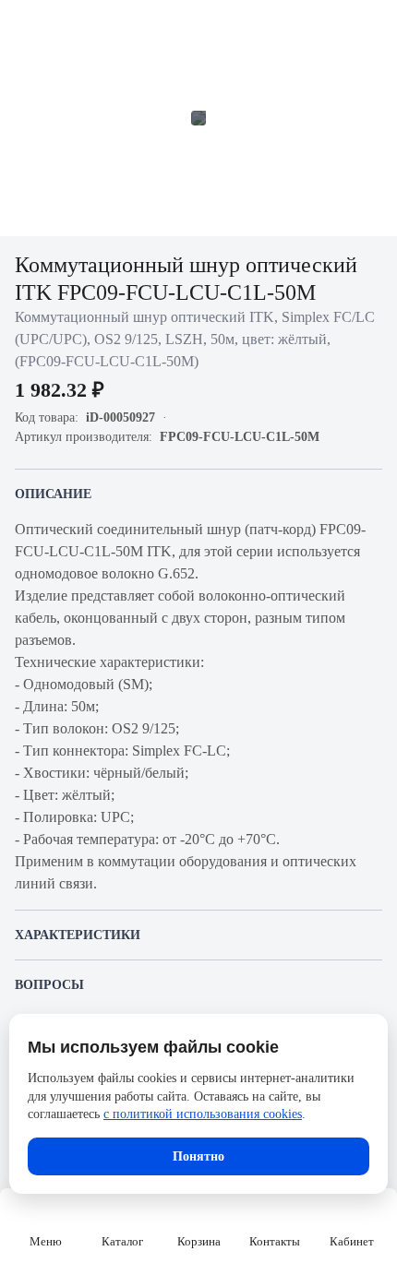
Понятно (198, 1156)
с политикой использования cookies (202, 1114)
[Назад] (26, 26)
